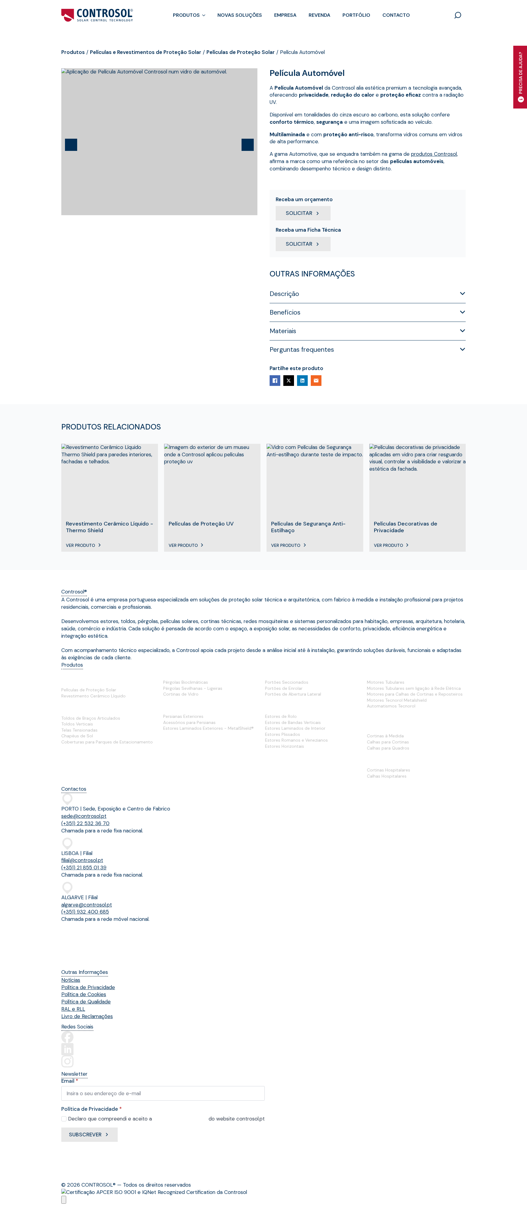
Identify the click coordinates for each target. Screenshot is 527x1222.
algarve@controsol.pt (86, 904)
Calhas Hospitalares (387, 776)
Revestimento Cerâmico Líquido (93, 696)
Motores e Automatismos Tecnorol (412, 673)
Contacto (396, 15)
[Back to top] (63, 1200)
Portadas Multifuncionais (92, 755)
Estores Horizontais (284, 746)
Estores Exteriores (187, 707)
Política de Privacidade (88, 987)
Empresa (285, 15)
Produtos (186, 15)
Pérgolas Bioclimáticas (185, 682)
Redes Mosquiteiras (188, 741)
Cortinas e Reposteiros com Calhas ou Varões (412, 722)
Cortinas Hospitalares (388, 770)
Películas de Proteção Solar (240, 52)
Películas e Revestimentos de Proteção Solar (145, 52)
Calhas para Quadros (388, 748)
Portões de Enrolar (284, 688)
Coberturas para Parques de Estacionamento (107, 742)
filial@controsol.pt (82, 860)
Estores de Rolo (281, 716)
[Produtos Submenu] (205, 15)
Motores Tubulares (385, 682)
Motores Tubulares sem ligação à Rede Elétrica (414, 688)
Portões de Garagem (292, 673)
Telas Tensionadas (79, 730)
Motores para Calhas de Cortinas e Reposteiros (415, 694)
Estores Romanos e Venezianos (296, 740)
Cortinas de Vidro (181, 694)
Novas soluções (239, 15)
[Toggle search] (458, 15)
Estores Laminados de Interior (295, 728)
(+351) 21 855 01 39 (83, 867)
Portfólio (356, 15)
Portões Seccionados (286, 682)
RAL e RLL (73, 1009)
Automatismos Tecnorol (391, 706)
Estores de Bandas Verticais (293, 722)
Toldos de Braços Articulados (90, 718)
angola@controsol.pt (82, 936)
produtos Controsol (434, 154)
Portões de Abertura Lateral (293, 694)
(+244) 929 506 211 (80, 960)
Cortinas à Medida (385, 736)
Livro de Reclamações (87, 1016)
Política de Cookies (83, 994)
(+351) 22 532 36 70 (85, 823)
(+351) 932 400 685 (85, 911)
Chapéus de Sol (77, 736)
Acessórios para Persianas (189, 722)
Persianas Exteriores (183, 716)
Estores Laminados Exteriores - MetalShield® (208, 728)
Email (69, 1081)
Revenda (319, 15)
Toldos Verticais (77, 724)
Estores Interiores (288, 707)
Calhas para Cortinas (388, 742)
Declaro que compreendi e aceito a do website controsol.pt (166, 1118)
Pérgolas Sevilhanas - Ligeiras (192, 688)
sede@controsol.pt (83, 816)
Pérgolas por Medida (189, 673)
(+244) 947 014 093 (81, 945)
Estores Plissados (282, 734)
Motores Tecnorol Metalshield (397, 700)
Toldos (69, 708)
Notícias (70, 980)
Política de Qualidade (86, 1001)
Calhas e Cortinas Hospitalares (406, 760)
